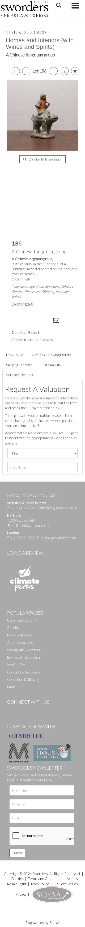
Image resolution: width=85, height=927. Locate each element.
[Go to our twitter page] (21, 710)
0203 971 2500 (22, 538)
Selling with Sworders (23, 650)
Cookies (17, 878)
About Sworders (20, 642)
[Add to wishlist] (75, 71)
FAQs (11, 687)
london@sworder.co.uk (56, 538)
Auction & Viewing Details (51, 355)
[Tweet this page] (28, 321)
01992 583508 (22, 520)
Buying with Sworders (23, 657)
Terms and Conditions (45, 878)
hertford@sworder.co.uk (29, 525)
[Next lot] (54, 71)
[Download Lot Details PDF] (65, 71)
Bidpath (55, 922)
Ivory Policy (40, 884)
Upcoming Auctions (21, 620)
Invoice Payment (20, 664)
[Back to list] (16, 71)
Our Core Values (65, 884)
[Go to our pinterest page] (30, 710)
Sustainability (51, 365)
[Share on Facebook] (18, 321)
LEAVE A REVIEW (25, 553)
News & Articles (19, 635)
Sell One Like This (19, 375)
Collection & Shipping (23, 679)
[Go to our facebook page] (11, 710)
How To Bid (14, 355)
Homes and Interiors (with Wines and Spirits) (40, 43)
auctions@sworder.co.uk (57, 508)
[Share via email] (56, 321)
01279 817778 (22, 508)
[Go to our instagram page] (47, 321)
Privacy (20, 894)
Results (13, 627)
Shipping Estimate (19, 365)
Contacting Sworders (23, 672)
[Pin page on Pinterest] (37, 321)
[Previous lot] (26, 71)
